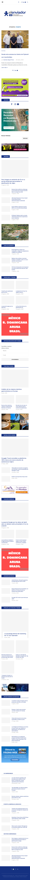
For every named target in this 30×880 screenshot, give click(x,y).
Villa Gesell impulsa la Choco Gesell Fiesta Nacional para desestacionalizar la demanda (19, 199)
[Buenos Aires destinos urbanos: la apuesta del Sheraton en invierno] (7, 399)
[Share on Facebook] (12, 70)
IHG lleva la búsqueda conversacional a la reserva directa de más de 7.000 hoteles (20, 268)
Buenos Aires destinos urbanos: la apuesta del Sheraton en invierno (6, 406)
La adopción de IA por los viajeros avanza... (21, 291)
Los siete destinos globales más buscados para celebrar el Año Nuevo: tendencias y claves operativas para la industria (19, 779)
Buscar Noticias (5, 135)
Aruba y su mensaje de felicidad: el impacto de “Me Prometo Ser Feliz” (22, 656)
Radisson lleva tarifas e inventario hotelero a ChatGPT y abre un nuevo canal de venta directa (20, 259)
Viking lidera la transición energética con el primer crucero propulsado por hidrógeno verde (20, 469)
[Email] (25, 2)
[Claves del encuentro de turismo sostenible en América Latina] (5, 720)
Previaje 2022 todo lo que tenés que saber (20, 598)
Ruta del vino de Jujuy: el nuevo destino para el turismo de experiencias (21, 406)
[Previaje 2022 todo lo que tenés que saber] (5, 600)
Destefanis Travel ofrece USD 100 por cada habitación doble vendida (20, 818)
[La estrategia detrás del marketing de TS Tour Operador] (15, 624)
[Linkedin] (23, 2)
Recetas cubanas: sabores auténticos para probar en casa (20, 797)
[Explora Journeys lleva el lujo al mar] (5, 479)
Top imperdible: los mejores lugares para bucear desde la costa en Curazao (20, 789)
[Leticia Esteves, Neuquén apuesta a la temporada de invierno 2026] (5, 582)
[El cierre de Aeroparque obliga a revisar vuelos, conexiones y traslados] (22, 534)
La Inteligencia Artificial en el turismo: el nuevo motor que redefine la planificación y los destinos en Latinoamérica (20, 728)
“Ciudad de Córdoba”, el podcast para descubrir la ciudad (7, 676)
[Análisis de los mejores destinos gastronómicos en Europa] (15, 378)
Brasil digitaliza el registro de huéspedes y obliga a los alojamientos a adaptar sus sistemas (20, 251)
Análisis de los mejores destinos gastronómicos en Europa (11, 390)
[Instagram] (15, 869)
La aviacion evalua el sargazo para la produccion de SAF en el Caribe (20, 701)
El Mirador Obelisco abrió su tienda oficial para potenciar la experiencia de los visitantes (19, 217)
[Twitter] (20, 2)
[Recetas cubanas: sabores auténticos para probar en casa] (5, 798)
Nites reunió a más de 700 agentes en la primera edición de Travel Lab (19, 826)
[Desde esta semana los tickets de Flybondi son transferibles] (15, 39)
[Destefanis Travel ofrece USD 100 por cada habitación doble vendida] (5, 819)
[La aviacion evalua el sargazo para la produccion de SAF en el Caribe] (5, 703)
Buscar (25, 138)
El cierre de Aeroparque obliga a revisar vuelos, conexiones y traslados (21, 541)
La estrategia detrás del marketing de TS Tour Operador (15, 634)
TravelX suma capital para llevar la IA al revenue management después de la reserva (20, 810)
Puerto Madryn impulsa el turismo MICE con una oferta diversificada (19, 207)
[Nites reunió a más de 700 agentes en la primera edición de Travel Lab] (5, 828)
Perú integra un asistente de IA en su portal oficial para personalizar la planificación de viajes (13, 181)
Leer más (3, 67)
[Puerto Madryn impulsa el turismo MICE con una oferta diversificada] (5, 209)
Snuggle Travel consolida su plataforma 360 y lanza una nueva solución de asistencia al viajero (13, 460)
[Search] (27, 2)
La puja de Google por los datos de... (7, 307)
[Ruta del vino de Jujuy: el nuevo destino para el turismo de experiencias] (22, 399)
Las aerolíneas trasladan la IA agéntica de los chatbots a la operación (7, 541)
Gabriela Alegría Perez (8, 59)
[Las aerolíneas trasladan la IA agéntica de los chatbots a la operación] (7, 534)
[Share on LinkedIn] (15, 70)
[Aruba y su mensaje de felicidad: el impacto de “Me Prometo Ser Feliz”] (22, 646)
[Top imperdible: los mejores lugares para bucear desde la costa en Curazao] (5, 790)
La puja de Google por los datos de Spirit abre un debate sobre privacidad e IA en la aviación (14, 524)
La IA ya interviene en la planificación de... (21, 307)
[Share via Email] (17, 70)
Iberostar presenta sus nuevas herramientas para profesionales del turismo (7, 656)
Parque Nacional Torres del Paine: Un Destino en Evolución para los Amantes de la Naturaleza (20, 590)
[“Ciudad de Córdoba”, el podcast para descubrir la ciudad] (7, 667)
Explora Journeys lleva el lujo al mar (19, 476)
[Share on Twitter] (13, 70)
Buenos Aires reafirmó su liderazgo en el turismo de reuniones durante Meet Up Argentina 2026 (19, 190)
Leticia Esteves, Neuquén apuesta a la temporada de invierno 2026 (20, 580)
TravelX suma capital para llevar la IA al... (7, 291)
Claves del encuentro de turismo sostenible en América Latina (19, 719)
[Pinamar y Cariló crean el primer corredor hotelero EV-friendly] (5, 712)
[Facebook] (18, 2)
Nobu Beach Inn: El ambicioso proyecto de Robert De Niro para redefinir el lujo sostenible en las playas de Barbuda (19, 738)
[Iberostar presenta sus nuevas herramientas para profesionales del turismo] (7, 646)
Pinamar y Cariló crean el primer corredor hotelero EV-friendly (19, 710)
